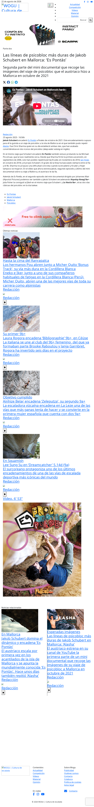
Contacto (68, 776)
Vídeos (75, 10)
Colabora (68, 779)
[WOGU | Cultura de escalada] (14, 7)
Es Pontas (11, 194)
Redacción (7, 134)
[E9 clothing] (42, 550)
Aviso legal (69, 785)
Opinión (75, 16)
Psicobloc (11, 203)
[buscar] (91, 20)
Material (75, 13)
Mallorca (11, 200)
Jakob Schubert (14, 197)
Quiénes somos (71, 773)
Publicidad (69, 770)
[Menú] (50, 5)
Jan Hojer (85, 160)
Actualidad (75, 4)
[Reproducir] (4, 302)
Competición (75, 7)
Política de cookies (72, 782)
